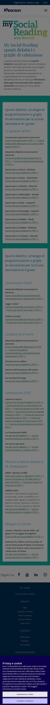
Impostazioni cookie (25, 694)
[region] (25, 680)
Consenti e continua (25, 701)
